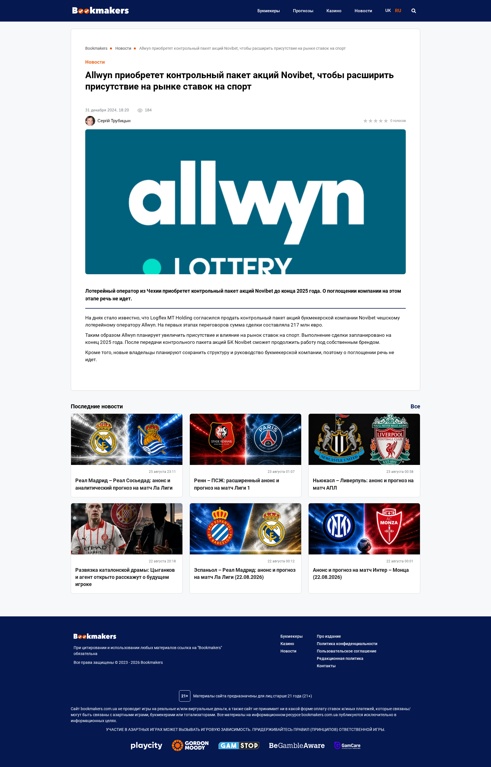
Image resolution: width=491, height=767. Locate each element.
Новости (363, 10)
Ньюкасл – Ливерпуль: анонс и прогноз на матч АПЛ (363, 483)
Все (415, 406)
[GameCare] (347, 746)
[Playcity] (146, 746)
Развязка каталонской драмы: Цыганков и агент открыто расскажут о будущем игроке (125, 577)
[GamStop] (238, 746)
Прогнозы (303, 10)
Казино (334, 10)
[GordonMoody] (190, 746)
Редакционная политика (340, 658)
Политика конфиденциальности (347, 643)
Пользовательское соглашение (346, 651)
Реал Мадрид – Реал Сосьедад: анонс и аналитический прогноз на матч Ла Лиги (123, 483)
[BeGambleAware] (297, 746)
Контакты (326, 666)
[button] (413, 10)
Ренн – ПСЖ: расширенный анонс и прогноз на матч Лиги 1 (236, 483)
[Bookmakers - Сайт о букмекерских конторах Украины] (97, 10)
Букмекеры (268, 10)
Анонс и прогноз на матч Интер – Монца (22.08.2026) (361, 573)
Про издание (329, 636)
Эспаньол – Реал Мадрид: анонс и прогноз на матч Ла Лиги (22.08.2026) (245, 573)
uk (388, 10)
